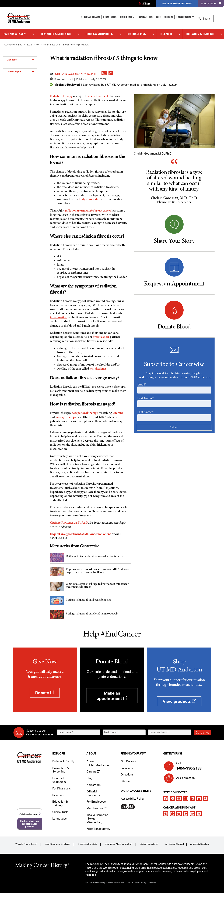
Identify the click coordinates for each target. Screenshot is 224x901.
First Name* (145, 398)
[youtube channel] (179, 798)
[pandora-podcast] (185, 813)
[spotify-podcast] (172, 813)
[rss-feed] (199, 813)
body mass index (89, 199)
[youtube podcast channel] (179, 813)
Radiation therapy (61, 96)
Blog (89, 778)
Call (189, 765)
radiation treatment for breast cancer (88, 210)
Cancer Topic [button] (14, 71)
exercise (118, 413)
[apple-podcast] (165, 813)
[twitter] (172, 798)
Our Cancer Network (174, 844)
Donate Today (208, 3)
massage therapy (65, 417)
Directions (127, 774)
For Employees (96, 801)
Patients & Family (15, 34)
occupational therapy (84, 413)
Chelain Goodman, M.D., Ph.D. (76, 74)
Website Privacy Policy (26, 844)
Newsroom (93, 784)
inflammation (58, 317)
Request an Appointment (177, 3)
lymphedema (98, 368)
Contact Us (145, 17)
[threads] (205, 798)
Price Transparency (98, 828)
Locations (127, 768)
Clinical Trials (90, 17)
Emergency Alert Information (118, 844)
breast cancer (101, 337)
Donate (42, 692)
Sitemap (126, 781)
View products (177, 701)
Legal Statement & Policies (57, 844)
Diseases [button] (12, 59)
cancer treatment (97, 96)
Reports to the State (87, 844)
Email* (141, 384)
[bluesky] (199, 798)
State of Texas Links (149, 844)
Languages (183, 17)
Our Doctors (164, 17)
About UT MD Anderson (97, 763)
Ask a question (185, 778)
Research (166, 34)
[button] (104, 72)
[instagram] (185, 798)
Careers (125, 17)
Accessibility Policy (133, 798)
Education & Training (200, 34)
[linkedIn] (192, 798)
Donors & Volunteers (99, 34)
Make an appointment (110, 696)
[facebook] (165, 798)
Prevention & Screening (55, 34)
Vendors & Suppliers (199, 844)
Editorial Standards (93, 793)
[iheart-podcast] (192, 813)
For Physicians (136, 34)
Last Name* (145, 412)
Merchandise (95, 808)
